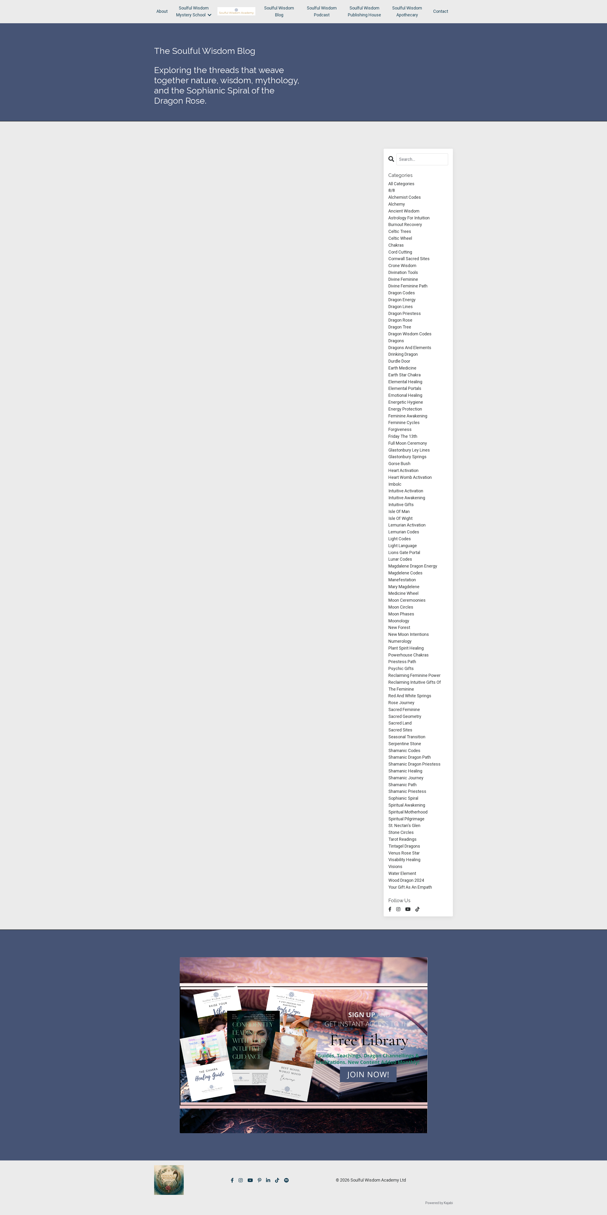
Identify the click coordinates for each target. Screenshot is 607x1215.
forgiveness (400, 429)
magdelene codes (405, 572)
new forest (399, 627)
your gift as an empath (410, 887)
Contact (440, 11)
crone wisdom (402, 265)
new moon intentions (408, 634)
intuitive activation (405, 490)
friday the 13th (402, 436)
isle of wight (400, 518)
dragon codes (401, 292)
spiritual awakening (406, 805)
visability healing (404, 859)
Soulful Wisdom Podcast (322, 11)
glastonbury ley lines (409, 450)
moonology (398, 620)
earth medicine (402, 367)
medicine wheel (403, 593)
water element (402, 873)
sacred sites (400, 729)
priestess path (402, 661)
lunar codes (400, 559)
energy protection (405, 409)
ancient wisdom (403, 210)
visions (395, 866)
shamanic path (402, 784)
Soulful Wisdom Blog (279, 11)
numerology (400, 641)
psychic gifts (401, 668)
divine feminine (403, 279)
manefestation (402, 579)
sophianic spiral (403, 798)
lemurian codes (403, 531)
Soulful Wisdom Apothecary (407, 11)
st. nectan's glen (404, 825)
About (162, 11)
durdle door (399, 361)
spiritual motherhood (408, 811)
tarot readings (402, 839)
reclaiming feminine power (414, 675)
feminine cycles (404, 422)
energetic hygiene (405, 402)
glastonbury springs (407, 456)
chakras (396, 245)
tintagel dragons (404, 846)
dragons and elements (409, 347)
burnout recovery (405, 224)
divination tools (403, 272)
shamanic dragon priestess (414, 764)
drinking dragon (403, 354)
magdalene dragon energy (412, 566)
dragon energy (402, 299)
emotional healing (405, 395)
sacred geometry (404, 716)
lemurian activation (407, 524)
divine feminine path (408, 285)
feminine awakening (407, 415)
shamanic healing (405, 770)
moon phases (401, 613)
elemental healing (405, 381)
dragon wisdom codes (410, 333)
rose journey (401, 702)
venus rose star (404, 852)
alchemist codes (404, 197)
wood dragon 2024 (406, 880)
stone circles (401, 832)
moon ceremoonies (407, 600)
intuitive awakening (406, 497)
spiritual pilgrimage (406, 818)
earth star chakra (404, 374)
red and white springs (409, 695)
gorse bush (399, 463)
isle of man (399, 511)
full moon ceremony (407, 443)
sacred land (400, 723)
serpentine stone (404, 743)
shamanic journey (405, 777)
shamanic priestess (407, 791)
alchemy (396, 204)
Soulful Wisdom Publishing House (364, 11)
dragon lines (400, 306)
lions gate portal (404, 552)
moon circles (400, 607)
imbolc (394, 484)
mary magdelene (403, 586)
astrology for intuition (409, 217)
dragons (396, 340)
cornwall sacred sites (409, 258)
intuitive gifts (401, 504)
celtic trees (399, 231)
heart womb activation (410, 477)
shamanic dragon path (409, 757)
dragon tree (399, 326)
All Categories (401, 183)
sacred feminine (404, 709)
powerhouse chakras (408, 654)
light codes (399, 538)
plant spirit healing (406, 648)
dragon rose (400, 320)
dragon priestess (404, 313)
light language (402, 545)
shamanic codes (404, 750)
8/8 (391, 190)
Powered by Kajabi (439, 1203)
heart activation (403, 470)
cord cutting (400, 251)
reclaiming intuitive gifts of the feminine (414, 686)
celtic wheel (400, 238)
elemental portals (404, 388)
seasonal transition (406, 736)
